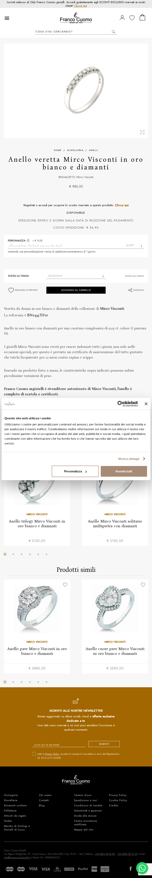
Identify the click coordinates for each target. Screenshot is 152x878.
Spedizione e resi (85, 800)
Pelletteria (10, 810)
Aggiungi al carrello (76, 290)
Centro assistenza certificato (85, 822)
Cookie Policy (118, 800)
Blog (42, 805)
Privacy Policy (52, 754)
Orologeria (11, 795)
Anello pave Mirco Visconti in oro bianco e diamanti (37, 651)
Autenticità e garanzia (88, 810)
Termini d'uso (83, 795)
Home (58, 150)
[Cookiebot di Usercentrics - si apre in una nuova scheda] (120, 404)
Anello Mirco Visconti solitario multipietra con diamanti (115, 523)
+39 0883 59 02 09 (105, 854)
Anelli (93, 150)
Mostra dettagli (129, 458)
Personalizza (73, 471)
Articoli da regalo (15, 816)
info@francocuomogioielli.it (17, 857)
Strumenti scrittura (15, 805)
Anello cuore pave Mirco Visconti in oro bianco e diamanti (115, 651)
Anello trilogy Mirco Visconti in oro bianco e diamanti (37, 523)
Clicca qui (80, 6)
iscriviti (104, 744)
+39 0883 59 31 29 (127, 854)
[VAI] (113, 31)
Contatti (44, 800)
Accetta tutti (123, 471)
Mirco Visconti (84, 177)
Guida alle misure (85, 816)
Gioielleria (75, 150)
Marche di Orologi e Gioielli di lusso (17, 827)
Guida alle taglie (134, 275)
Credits (113, 805)
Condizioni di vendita (88, 805)
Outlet (8, 821)
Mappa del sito (83, 829)
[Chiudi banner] (146, 403)
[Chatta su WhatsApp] (142, 868)
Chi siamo (45, 795)
